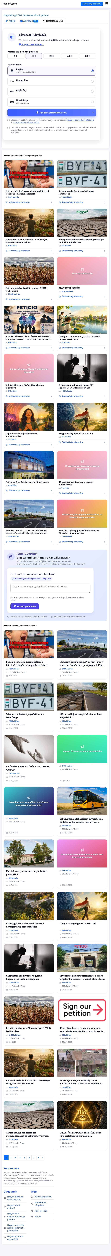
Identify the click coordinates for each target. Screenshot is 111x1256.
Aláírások (30, 20)
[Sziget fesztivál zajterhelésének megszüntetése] (29, 425)
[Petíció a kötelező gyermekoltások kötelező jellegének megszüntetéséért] (29, 182)
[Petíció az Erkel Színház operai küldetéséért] (29, 472)
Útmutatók (10, 1191)
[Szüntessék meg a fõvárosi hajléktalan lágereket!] (29, 376)
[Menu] (106, 3)
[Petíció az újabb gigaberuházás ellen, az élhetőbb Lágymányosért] (82, 522)
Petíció (11, 20)
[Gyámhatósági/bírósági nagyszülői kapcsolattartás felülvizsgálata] (82, 376)
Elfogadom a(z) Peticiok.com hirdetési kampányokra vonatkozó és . (52, 121)
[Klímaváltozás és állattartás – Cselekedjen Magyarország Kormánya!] (29, 231)
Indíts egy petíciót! (91, 4)
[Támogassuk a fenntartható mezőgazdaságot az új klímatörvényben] (82, 231)
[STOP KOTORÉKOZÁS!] (82, 278)
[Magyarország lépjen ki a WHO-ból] (82, 424)
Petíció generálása (26, 606)
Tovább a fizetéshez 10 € (53, 112)
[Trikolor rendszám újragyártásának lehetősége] (82, 182)
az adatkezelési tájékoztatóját (26, 122)
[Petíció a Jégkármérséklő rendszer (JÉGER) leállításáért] (29, 279)
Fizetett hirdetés (54, 20)
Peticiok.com (9, 3)
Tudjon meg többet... (32, 44)
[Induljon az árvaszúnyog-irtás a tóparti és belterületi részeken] (82, 328)
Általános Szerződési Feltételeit (80, 120)
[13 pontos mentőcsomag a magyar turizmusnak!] (82, 473)
